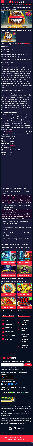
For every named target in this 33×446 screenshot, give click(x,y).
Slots (12, 4)
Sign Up (28, 365)
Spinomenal (18, 4)
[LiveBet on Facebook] (9, 384)
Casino (7, 4)
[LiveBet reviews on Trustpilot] (16, 392)
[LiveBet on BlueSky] (16, 384)
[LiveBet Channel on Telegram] (12, 384)
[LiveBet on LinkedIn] (2, 384)
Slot (19, 44)
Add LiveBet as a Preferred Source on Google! (15, 373)
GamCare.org (13, 423)
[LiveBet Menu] (2, 1)
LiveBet (3, 4)
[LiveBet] (16, 1)
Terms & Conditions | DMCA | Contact (16, 437)
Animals (12, 145)
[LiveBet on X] (5, 384)
